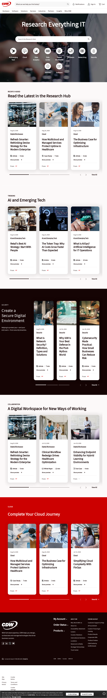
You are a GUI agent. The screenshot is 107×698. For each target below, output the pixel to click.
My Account (60, 618)
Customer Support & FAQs (96, 623)
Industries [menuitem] (42, 11)
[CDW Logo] (6, 4)
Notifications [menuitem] (79, 4)
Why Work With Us (76, 623)
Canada (65, 659)
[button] (102, 4)
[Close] (103, 693)
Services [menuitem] (33, 11)
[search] (39, 4)
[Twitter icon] (10, 643)
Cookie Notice (13, 678)
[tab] (19, 174)
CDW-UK (70, 659)
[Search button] (68, 4)
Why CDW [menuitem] (68, 11)
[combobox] (52, 39)
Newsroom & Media (77, 644)
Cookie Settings (72, 694)
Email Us (25, 659)
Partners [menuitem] (51, 11)
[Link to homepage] (6, 4)
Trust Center (74, 650)
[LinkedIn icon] (6, 643)
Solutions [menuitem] (24, 11)
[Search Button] (89, 39)
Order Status (60, 624)
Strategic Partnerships (77, 647)
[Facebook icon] (3, 643)
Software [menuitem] (15, 11)
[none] (6, 10)
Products (58, 630)
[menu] (78, 4)
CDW (55, 659)
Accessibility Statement (78, 629)
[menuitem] (74, 4)
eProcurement (92, 626)
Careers (73, 632)
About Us (73, 626)
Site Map (3, 678)
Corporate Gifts (92, 637)
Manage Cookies (16, 697)
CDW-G (59, 659)
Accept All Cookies (87, 694)
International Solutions (78, 638)
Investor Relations (76, 635)
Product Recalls (93, 634)
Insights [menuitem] (59, 11)
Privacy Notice (4, 683)
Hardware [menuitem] (6, 11)
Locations (74, 641)
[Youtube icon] (13, 643)
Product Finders (93, 640)
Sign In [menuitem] (93, 4)
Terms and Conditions (14, 683)
